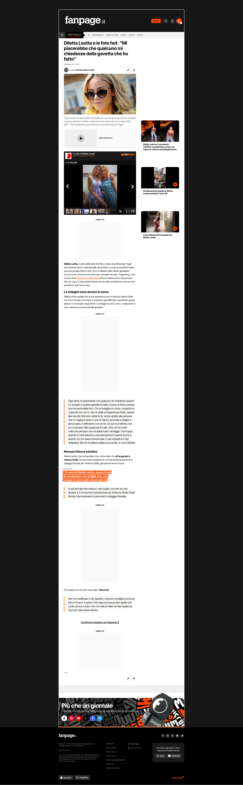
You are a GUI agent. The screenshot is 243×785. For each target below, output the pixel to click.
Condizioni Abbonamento (116, 760)
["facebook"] (93, 718)
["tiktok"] (64, 718)
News (66, 672)
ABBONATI (156, 21)
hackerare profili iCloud (88, 278)
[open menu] (62, 35)
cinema (124, 35)
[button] (133, 70)
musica (132, 35)
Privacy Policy (111, 752)
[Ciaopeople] (178, 778)
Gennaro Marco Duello (85, 70)
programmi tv (98, 35)
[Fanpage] (68, 736)
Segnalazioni (111, 748)
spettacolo (74, 34)
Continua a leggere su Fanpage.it (100, 622)
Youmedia (109, 744)
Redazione (110, 764)
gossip (140, 35)
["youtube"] (78, 718)
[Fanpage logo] (82, 21)
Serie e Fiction (112, 35)
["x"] (85, 718)
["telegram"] (100, 718)
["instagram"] (71, 718)
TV (89, 35)
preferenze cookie (113, 768)
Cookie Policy (111, 756)
